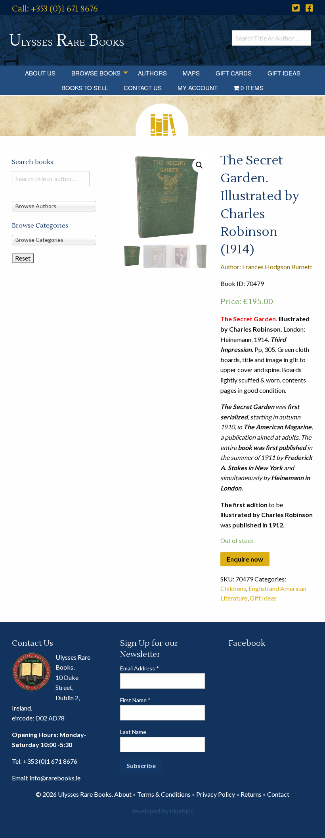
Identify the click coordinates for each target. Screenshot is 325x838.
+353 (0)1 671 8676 (50, 761)
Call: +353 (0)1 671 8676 (55, 9)
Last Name (133, 731)
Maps (191, 73)
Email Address (139, 668)
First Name (135, 700)
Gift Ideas (284, 73)
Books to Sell (84, 87)
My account (198, 87)
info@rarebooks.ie (55, 778)
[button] (199, 165)
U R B (66, 41)
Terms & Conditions (164, 794)
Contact (278, 794)
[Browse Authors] (54, 206)
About (123, 794)
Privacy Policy (215, 794)
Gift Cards (234, 73)
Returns (251, 794)
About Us (40, 73)
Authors (152, 73)
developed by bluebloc (163, 811)
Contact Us (143, 87)
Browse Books (95, 73)
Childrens (233, 588)
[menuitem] (40, 73)
